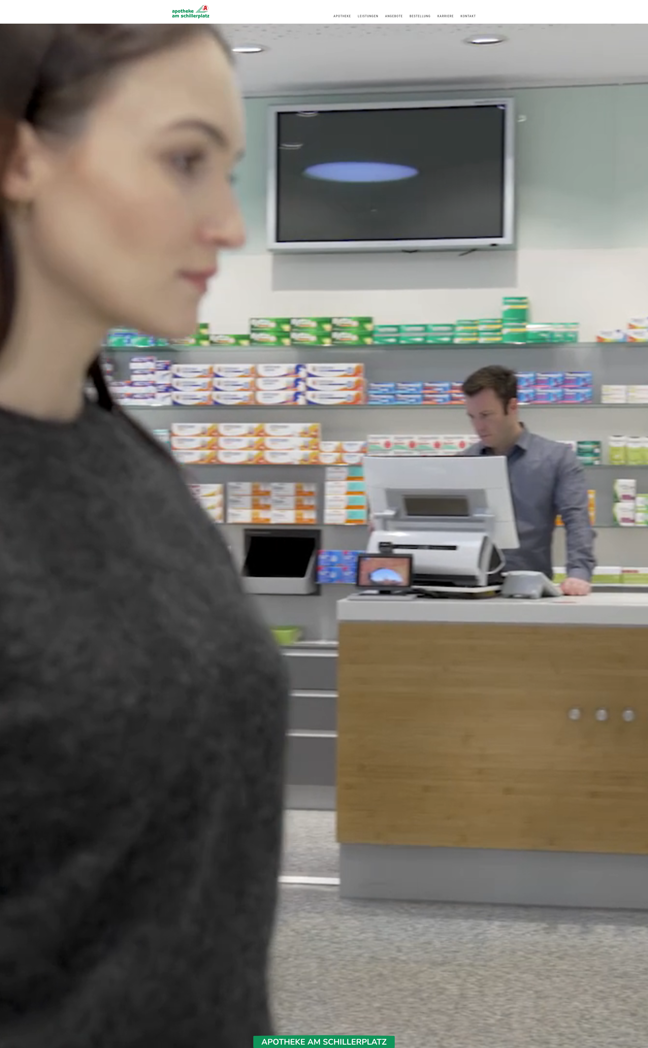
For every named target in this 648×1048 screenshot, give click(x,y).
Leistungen (368, 16)
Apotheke (342, 16)
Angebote (394, 16)
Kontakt (468, 16)
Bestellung (420, 16)
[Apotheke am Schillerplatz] (190, 12)
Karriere (445, 16)
